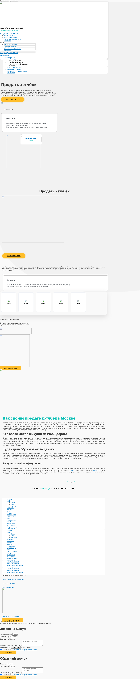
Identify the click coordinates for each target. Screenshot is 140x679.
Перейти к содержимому (9, 1)
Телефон (10, 513)
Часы (8, 518)
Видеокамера (11, 516)
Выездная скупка (10, 35)
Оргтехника (11, 523)
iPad (12, 504)
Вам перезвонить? (5, 55)
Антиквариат (11, 528)
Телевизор (10, 509)
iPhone (13, 502)
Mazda (95, 470)
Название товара (6, 634)
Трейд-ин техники (10, 37)
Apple (8, 501)
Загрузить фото (5, 647)
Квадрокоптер (12, 520)
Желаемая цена (6, 637)
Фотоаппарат (11, 515)
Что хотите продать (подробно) (11, 645)
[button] (18, 42)
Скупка (9, 499)
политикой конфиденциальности (25, 650)
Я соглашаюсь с (19, 650)
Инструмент (11, 525)
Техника (9, 522)
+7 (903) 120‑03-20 (9, 33)
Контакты (7, 41)
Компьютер (10, 508)
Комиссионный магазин (12, 39)
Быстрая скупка (31, 139)
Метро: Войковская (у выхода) (13, 579)
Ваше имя (3, 664)
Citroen (72, 470)
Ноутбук (9, 511)
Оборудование (12, 527)
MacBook (14, 506)
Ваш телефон (5, 639)
